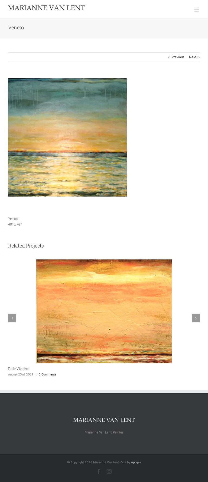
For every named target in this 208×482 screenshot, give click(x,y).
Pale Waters (18, 368)
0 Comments (47, 374)
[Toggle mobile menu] (197, 9)
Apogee (136, 462)
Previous (178, 57)
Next (192, 57)
